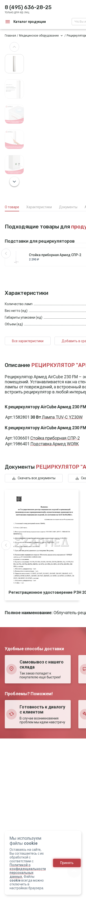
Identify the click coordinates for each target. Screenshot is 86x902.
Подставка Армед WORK (54, 443)
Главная (10, 35)
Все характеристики (27, 341)
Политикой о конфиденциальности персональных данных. (28, 870)
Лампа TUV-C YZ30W (62, 417)
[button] (14, 47)
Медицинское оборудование (39, 35)
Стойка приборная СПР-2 (55, 438)
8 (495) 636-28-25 (28, 7)
